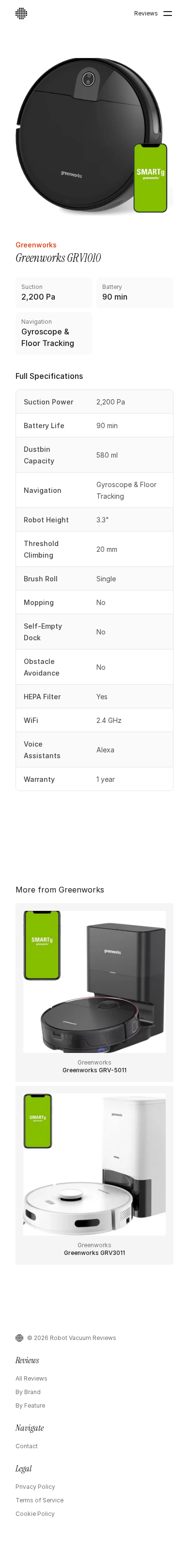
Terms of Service (39, 1500)
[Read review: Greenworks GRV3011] (94, 1175)
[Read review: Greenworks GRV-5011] (94, 992)
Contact (27, 1446)
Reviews (146, 13)
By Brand (28, 1392)
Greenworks (36, 245)
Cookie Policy (35, 1513)
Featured (71, 47)
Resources (148, 47)
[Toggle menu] (167, 13)
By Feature (30, 1405)
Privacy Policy (35, 1486)
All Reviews (31, 1378)
